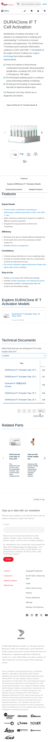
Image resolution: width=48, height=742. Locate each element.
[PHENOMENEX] (35, 731)
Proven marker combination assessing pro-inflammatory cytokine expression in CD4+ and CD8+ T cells (24, 212)
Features (24, 178)
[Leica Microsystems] (9, 731)
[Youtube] (46, 616)
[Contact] (24, 11)
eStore (44, 4)
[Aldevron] (35, 716)
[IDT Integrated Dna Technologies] (35, 724)
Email (6, 524)
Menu (6, 11)
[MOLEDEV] (22, 731)
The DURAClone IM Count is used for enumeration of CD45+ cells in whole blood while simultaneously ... (14, 471)
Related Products (35, 189)
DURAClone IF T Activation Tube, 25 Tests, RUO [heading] (24, 370)
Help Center (8, 585)
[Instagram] (32, 616)
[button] (18, 4)
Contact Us (8, 576)
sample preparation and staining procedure (28, 281)
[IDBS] (22, 723)
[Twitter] (41, 616)
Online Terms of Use (34, 588)
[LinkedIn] (36, 616)
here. (15, 352)
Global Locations (10, 580)
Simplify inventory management (16, 246)
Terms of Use (32, 547)
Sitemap (29, 602)
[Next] (42, 133)
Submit (8, 559)
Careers (7, 571)
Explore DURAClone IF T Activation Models (24, 184)
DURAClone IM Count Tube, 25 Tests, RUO (14, 457)
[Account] (38, 11)
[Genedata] (9, 724)
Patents (29, 593)
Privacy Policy (19, 547)
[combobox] (28, 4)
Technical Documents (14, 189)
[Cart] (31, 11)
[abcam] (22, 716)
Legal (28, 583)
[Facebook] (27, 616)
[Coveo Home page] (39, 416)
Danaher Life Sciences (34, 607)
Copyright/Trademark (34, 571)
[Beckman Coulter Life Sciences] (7, 4)
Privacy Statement (33, 598)
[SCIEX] (9, 738)
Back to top (40, 499)
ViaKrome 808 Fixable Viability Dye (33, 457)
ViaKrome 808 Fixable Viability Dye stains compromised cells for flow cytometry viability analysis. (33, 470)
